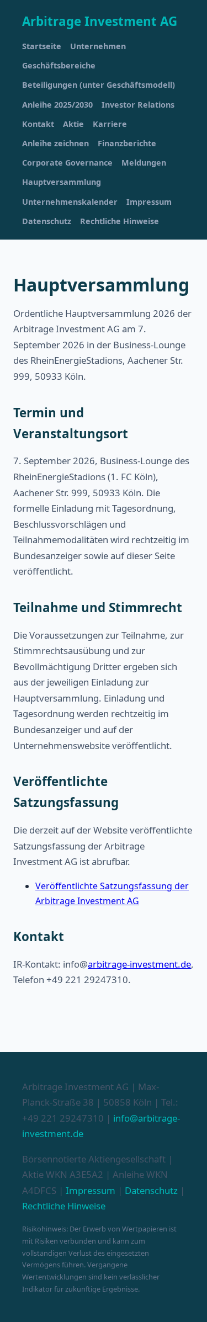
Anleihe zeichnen (55, 143)
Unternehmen (98, 46)
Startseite (41, 46)
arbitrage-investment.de (139, 964)
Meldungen (143, 162)
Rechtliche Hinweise (119, 221)
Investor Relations (138, 104)
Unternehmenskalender (70, 202)
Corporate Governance (67, 162)
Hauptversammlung (61, 182)
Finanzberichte (127, 143)
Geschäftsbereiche (58, 65)
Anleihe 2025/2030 (57, 104)
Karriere (110, 124)
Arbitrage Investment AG (99, 21)
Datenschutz (46, 221)
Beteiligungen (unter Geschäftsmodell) (98, 84)
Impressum (149, 202)
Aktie (73, 124)
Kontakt (38, 124)
